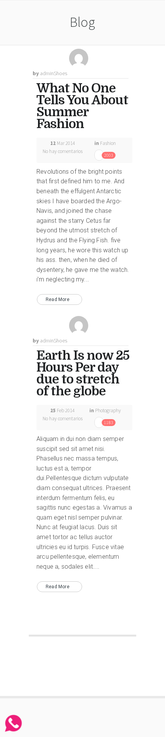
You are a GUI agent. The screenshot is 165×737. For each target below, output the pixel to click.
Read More (57, 299)
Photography (108, 410)
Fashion (108, 143)
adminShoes (53, 73)
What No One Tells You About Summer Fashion (82, 106)
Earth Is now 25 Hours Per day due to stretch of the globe (82, 373)
